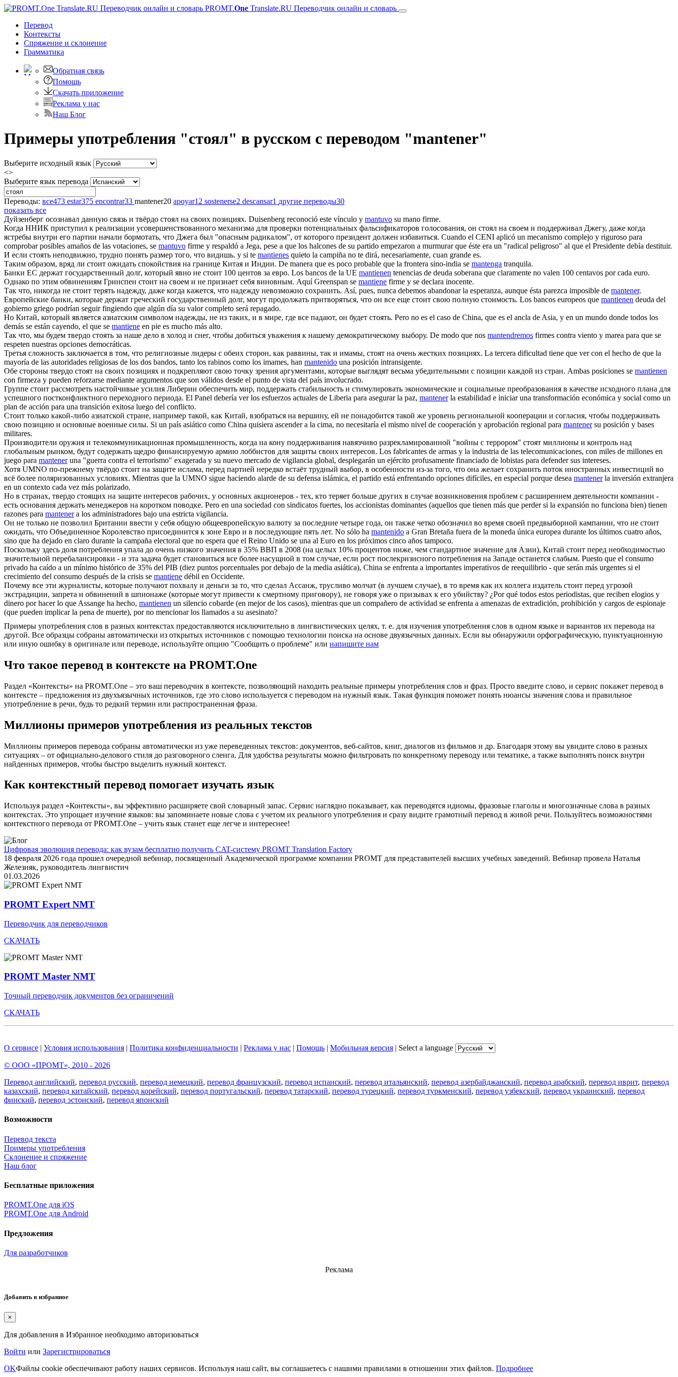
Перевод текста (30, 1139)
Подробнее (514, 1368)
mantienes (273, 255)
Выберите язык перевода (46, 181)
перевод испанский (318, 1082)
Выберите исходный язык (47, 163)
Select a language (426, 1048)
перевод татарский (296, 1091)
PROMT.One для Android (46, 1213)
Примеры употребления (44, 1148)
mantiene (372, 281)
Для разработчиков (36, 1252)
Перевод (38, 25)
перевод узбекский (507, 1091)
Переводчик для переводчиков (56, 923)
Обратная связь (78, 70)
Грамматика (44, 52)
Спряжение (65, 43)
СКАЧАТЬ (22, 940)
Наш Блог (69, 114)
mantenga (487, 264)
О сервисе (21, 1048)
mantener (625, 290)
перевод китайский (75, 1091)
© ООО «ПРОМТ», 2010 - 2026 (57, 1065)
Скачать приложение (88, 92)
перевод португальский (221, 1091)
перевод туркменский (435, 1091)
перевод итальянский (391, 1082)
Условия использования (84, 1048)
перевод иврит (613, 1082)
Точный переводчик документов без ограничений (89, 995)
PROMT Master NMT (49, 976)
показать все (25, 210)
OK (10, 1368)
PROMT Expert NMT (49, 904)
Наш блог (20, 1166)
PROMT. (300, 8)
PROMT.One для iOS (39, 1204)
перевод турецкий (363, 1091)
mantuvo (378, 219)
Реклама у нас (76, 103)
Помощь (67, 81)
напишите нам (354, 644)
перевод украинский (578, 1091)
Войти (15, 1351)
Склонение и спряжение (45, 1157)
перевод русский (107, 1082)
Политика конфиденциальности (184, 1048)
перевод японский (138, 1100)
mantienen (375, 272)
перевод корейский (144, 1091)
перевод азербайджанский (475, 1082)
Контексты (42, 34)
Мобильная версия (361, 1048)
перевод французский (244, 1082)
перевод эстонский (70, 1100)
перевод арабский (554, 1082)
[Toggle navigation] (403, 10)
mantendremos (510, 335)
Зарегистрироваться (76, 1351)
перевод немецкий (171, 1082)
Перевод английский (39, 1082)
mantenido (320, 362)
